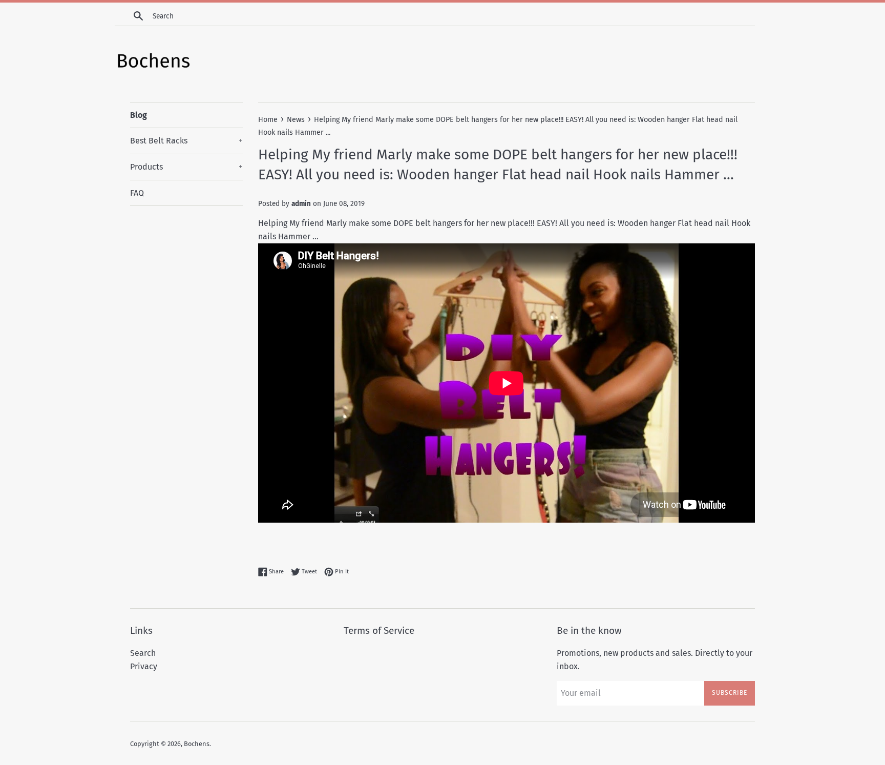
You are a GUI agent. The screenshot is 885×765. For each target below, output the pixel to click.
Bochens (196, 744)
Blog (138, 115)
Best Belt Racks (186, 141)
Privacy (143, 666)
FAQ (137, 193)
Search (143, 653)
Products (186, 167)
